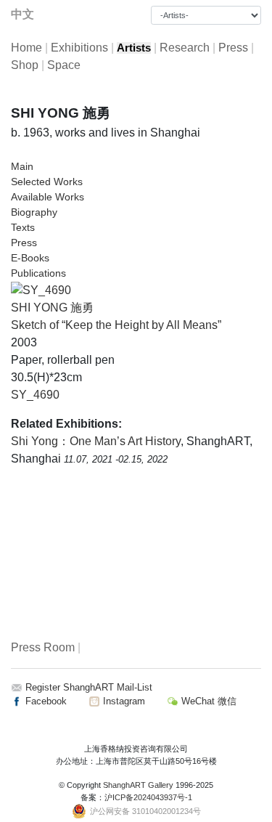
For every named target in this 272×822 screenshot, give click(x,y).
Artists (134, 48)
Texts (23, 227)
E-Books (30, 258)
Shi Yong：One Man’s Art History (96, 441)
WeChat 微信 (207, 701)
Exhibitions (79, 47)
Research (185, 47)
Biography (34, 212)
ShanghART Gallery (138, 785)
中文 (22, 14)
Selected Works (47, 181)
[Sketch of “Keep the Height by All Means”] (41, 289)
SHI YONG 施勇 (52, 307)
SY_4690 (35, 394)
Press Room (43, 647)
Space (64, 65)
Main (22, 166)
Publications (38, 273)
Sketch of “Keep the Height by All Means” (116, 325)
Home (26, 47)
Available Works (47, 197)
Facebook (44, 701)
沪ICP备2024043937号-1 (148, 797)
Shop (24, 65)
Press (233, 47)
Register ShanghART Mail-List (88, 687)
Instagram (122, 701)
